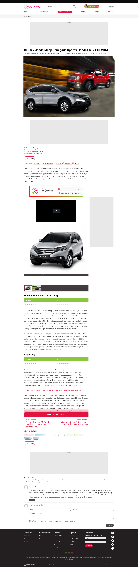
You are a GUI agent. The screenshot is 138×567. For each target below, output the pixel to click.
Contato (26, 541)
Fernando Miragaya (32, 148)
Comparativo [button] (44, 12)
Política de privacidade (109, 564)
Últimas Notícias (58, 535)
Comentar (110, 525)
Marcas (41, 535)
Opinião (72, 535)
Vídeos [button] (82, 12)
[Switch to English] (69, 553)
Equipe (26, 539)
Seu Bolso (28, 438)
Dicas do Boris (58, 541)
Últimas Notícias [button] (65, 12)
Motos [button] (96, 12)
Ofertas (72, 548)
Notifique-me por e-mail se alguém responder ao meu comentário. (52, 521)
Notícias (30, 16)
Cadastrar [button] (89, 545)
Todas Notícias (30, 434)
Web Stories (73, 545)
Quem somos (27, 535)
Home (25, 16)
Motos (56, 539)
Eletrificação (57, 548)
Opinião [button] (110, 12)
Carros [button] (27, 12)
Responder (32, 499)
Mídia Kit (26, 545)
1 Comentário (29, 158)
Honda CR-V (69, 435)
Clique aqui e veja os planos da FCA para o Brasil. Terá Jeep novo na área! (54, 390)
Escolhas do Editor (40, 435)
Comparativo (42, 539)
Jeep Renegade (79, 435)
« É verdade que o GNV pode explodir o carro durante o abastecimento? (37, 424)
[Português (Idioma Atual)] (65, 553)
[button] (74, 6)
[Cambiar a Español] (72, 553)
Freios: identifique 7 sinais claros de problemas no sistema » (73, 423)
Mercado (61, 435)
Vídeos (36, 438)
